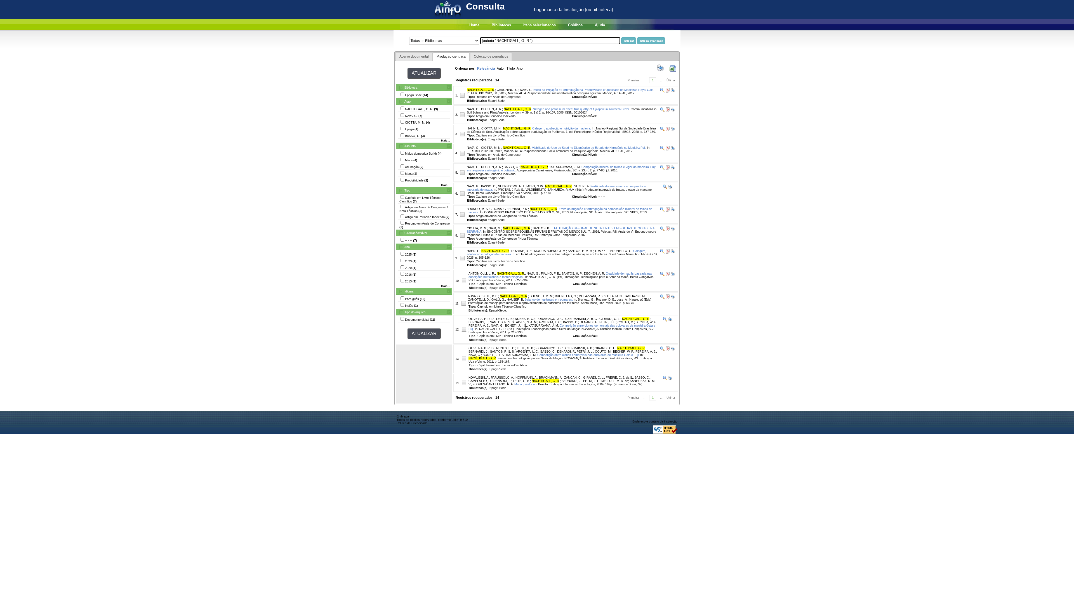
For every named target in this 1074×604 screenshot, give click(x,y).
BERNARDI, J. (478, 322)
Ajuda (600, 25)
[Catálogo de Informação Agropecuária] (448, 17)
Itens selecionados (539, 25)
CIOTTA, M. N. (491, 128)
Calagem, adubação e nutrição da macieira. (561, 128)
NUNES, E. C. (524, 318)
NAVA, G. (526, 89)
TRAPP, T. (602, 251)
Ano (407, 247)
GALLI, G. (498, 299)
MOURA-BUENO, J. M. (550, 251)
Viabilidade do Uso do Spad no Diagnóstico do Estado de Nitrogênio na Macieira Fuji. (589, 147)
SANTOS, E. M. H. (580, 251)
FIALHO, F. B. (550, 273)
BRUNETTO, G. (621, 251)
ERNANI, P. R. (518, 209)
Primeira (633, 80)
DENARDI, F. (589, 322)
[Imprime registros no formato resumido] (661, 71)
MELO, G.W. (534, 186)
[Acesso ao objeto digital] (667, 91)
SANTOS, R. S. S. (502, 322)
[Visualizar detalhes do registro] (662, 91)
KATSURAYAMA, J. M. (565, 167)
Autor (408, 101)
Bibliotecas (501, 25)
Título (511, 68)
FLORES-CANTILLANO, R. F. (493, 384)
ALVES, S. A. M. (526, 322)
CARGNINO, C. (507, 89)
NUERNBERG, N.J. (511, 186)
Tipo (407, 190)
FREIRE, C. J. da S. (619, 377)
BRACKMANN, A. (550, 377)
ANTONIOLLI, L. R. (481, 273)
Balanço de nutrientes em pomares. (549, 299)
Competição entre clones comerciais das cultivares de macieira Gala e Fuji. (588, 355)
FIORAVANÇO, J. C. (550, 318)
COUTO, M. (626, 322)
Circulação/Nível (415, 233)
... (644, 80)
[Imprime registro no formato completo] (672, 91)
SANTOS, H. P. (572, 273)
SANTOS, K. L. (543, 228)
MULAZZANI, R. (590, 296)
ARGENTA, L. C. (550, 322)
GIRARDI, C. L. (609, 318)
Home (474, 25)
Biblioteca (410, 87)
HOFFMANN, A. (526, 377)
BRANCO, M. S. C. (480, 209)
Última (670, 80)
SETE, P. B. (490, 296)
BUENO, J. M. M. (541, 296)
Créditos (575, 25)
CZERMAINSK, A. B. (579, 348)
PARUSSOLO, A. (502, 377)
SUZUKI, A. (582, 186)
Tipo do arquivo (414, 312)
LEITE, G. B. (504, 318)
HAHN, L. (473, 128)
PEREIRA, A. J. (478, 325)
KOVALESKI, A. (478, 377)
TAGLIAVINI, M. (635, 296)
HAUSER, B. (515, 299)
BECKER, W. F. (646, 322)
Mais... (445, 140)
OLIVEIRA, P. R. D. (481, 318)
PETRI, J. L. (607, 322)
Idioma (408, 291)
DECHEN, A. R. (491, 109)
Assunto (410, 146)
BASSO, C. (511, 167)
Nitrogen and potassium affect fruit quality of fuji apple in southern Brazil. (581, 109)
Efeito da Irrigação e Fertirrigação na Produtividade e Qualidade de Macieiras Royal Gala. (593, 89)
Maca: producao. (525, 384)
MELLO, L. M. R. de (614, 381)
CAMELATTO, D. (480, 381)
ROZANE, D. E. (522, 251)
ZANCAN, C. (572, 377)
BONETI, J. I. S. (516, 325)
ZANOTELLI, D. (479, 299)
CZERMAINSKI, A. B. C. (581, 318)
